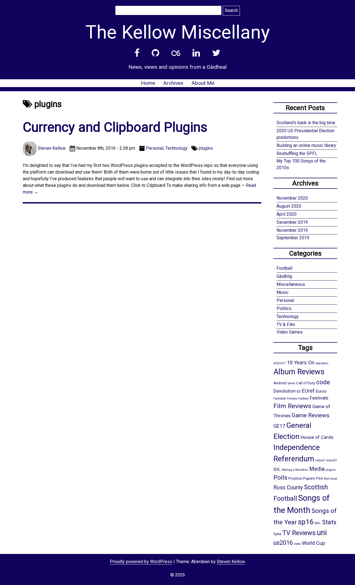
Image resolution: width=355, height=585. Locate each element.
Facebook (279, 398)
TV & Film (286, 324)
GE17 (279, 426)
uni (322, 532)
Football (284, 268)
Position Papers (301, 478)
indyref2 (331, 460)
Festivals (319, 398)
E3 (299, 391)
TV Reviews (299, 533)
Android (279, 383)
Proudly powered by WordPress (141, 561)
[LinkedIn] (196, 53)
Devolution (284, 391)
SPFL (318, 523)
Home (148, 83)
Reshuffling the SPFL (297, 153)
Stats (329, 522)
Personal (154, 148)
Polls (280, 477)
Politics (284, 308)
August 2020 (289, 206)
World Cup (313, 543)
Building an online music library (306, 145)
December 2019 (292, 222)
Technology (176, 148)
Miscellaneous (291, 284)
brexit (291, 383)
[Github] (155, 53)
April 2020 (286, 214)
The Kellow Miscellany (177, 32)
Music (282, 292)
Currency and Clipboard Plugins (115, 127)
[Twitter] (216, 53)
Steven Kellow (231, 561)
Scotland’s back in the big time (306, 122)
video (297, 544)
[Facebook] (137, 53)
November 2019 (292, 230)
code (323, 382)
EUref (308, 391)
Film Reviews (292, 406)
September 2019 (293, 237)
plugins (206, 148)
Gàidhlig (284, 276)
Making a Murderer (295, 470)
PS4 (319, 478)
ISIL (277, 469)
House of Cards (317, 437)
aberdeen (322, 363)
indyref (320, 460)
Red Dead (330, 478)
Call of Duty (305, 383)
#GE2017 (279, 363)
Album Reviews (298, 371)
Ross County (288, 487)
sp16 (305, 522)
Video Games (290, 332)
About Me (202, 83)
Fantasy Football (298, 398)
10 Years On (301, 362)
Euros (321, 391)
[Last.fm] (175, 53)
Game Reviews (310, 415)
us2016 (283, 542)
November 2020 (292, 198)
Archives (173, 83)
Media (316, 469)
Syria (277, 533)
